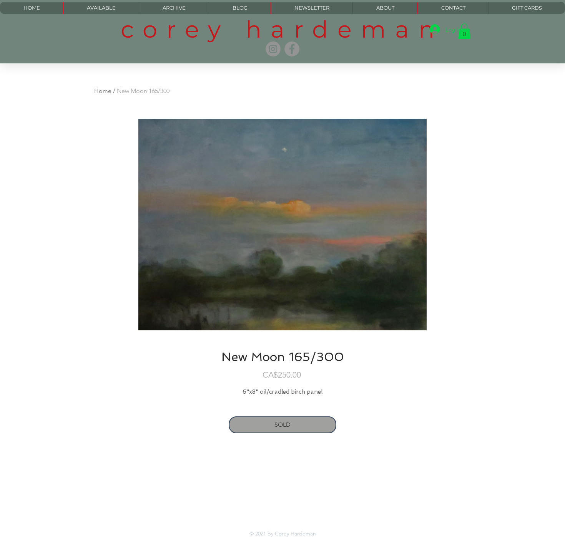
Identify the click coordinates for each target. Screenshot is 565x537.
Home (102, 90)
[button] (464, 31)
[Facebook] (291, 48)
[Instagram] (273, 48)
